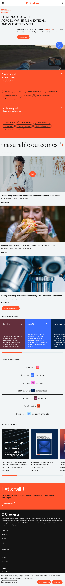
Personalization (53, 91)
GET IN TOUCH (8, 504)
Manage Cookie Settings (9, 582)
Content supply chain (12, 99)
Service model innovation (13, 130)
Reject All (57, 582)
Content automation (43, 95)
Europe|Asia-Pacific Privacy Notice (24, 578)
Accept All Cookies (44, 582)
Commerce (27, 95)
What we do (23, 37)
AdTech (19, 91)
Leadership (5, 553)
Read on (4, 202)
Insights (4, 543)
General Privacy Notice (8, 572)
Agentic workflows (24, 126)
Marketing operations (34, 91)
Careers (4, 557)
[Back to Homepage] (32, 3)
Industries (4, 534)
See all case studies (10, 308)
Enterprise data (10, 122)
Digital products (26, 122)
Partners (4, 538)
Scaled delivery (42, 122)
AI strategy (8, 126)
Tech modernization (42, 126)
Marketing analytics (11, 95)
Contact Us (5, 562)
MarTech (7, 91)
